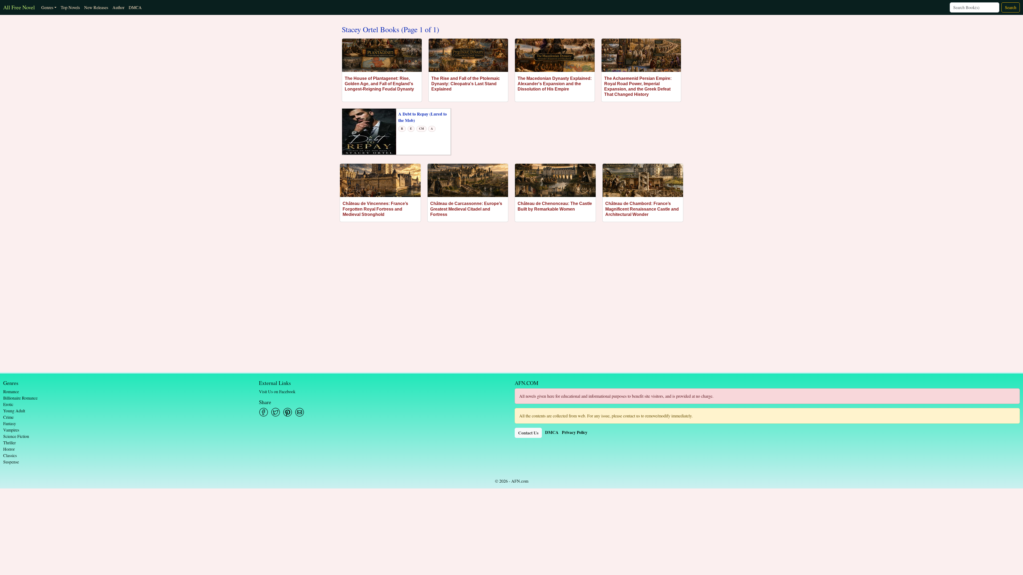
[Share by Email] (299, 412)
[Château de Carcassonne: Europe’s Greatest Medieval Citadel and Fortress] (468, 180)
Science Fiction (16, 436)
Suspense (11, 462)
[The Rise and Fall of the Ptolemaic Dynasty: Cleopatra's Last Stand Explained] (468, 55)
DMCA (135, 7)
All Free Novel (19, 7)
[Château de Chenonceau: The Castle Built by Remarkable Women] (555, 180)
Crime (8, 417)
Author (118, 7)
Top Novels (70, 7)
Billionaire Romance (20, 398)
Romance (11, 391)
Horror (9, 449)
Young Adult (14, 410)
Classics (10, 455)
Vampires (11, 430)
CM (421, 128)
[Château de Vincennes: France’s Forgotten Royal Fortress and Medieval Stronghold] (380, 180)
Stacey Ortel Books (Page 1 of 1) (390, 29)
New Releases (96, 7)
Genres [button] (47, 7)
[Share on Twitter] (275, 412)
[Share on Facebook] (263, 412)
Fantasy (9, 423)
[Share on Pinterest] (287, 412)
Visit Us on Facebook (277, 391)
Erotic (8, 404)
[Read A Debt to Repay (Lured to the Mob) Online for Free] (369, 131)
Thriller (9, 442)
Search (1010, 7)
